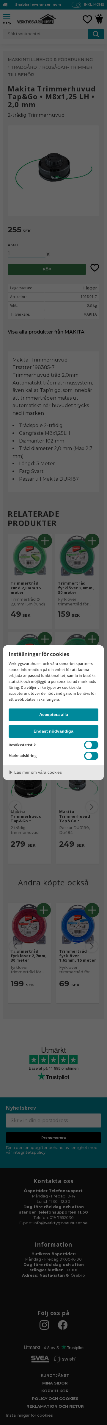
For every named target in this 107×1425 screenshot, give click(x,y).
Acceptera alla (53, 714)
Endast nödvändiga (53, 731)
